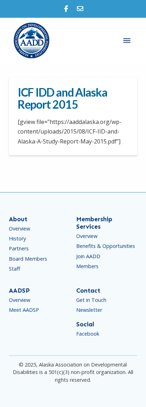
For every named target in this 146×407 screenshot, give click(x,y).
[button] (127, 40)
